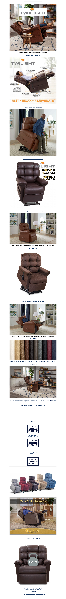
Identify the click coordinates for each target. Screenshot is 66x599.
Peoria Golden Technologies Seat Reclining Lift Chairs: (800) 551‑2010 (33, 159)
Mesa (24, 594)
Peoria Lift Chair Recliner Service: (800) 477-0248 (33, 538)
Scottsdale (33, 594)
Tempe (39, 594)
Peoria (41, 594)
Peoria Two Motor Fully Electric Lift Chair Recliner (33, 364)
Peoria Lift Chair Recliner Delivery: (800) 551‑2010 (33, 55)
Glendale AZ (30, 594)
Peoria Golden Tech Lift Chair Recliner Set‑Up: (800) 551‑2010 (33, 107)
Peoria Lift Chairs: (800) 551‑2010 (33, 248)
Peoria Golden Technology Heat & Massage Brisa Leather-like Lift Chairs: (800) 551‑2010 (33, 211)
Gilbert (37, 594)
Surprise (43, 594)
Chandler (27, 594)
